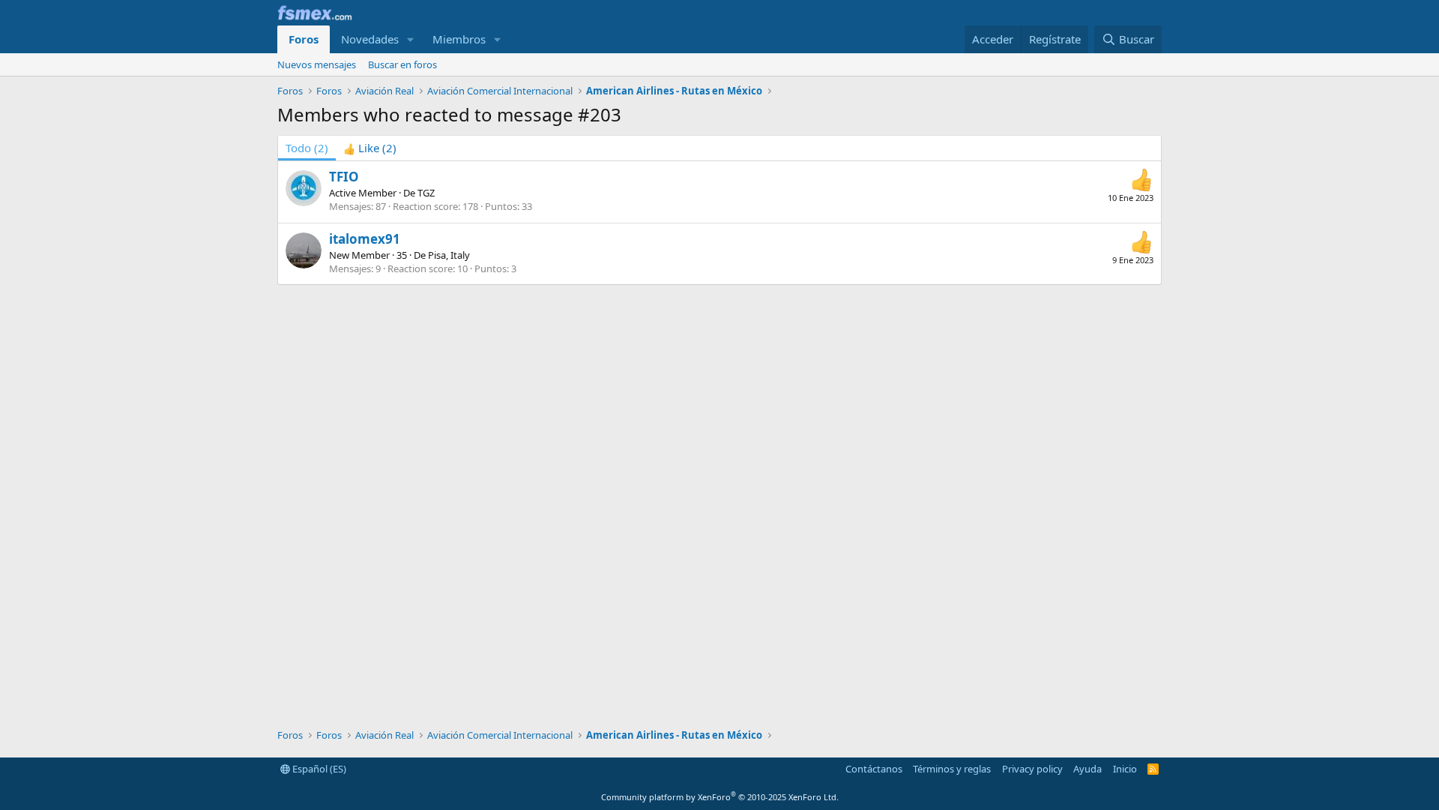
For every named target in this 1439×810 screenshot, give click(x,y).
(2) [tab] (307, 147)
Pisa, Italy (449, 255)
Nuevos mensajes (316, 64)
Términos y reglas (952, 769)
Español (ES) (318, 769)
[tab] (370, 148)
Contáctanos (873, 769)
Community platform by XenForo (720, 796)
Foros (304, 39)
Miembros (459, 39)
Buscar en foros (402, 64)
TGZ (426, 193)
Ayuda (1087, 769)
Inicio (1125, 769)
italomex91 (364, 239)
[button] (410, 39)
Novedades (370, 39)
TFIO (344, 176)
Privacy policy (1032, 769)
